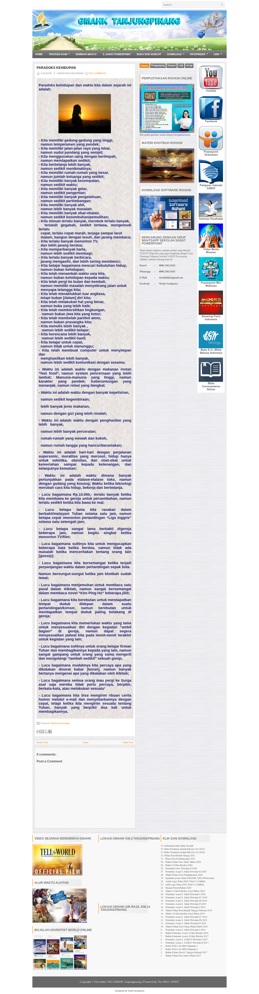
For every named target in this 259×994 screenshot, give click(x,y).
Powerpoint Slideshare (211, 153)
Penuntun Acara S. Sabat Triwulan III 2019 (186, 900)
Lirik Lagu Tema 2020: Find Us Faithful (185, 884)
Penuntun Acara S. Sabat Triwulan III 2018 (186, 920)
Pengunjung (158, 65)
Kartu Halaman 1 (182, 945)
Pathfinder (199, 54)
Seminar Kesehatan (211, 218)
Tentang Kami (59, 54)
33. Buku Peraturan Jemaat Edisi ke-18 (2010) (183, 852)
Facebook (211, 121)
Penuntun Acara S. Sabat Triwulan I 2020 (185, 894)
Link (218, 54)
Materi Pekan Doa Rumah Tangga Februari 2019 (189, 910)
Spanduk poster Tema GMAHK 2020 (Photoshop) (190, 878)
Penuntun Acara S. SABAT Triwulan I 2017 (187, 939)
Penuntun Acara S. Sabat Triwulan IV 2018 (186, 916)
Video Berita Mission (211, 251)
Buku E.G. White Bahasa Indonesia (211, 351)
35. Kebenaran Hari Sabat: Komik (177, 845)
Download (175, 54)
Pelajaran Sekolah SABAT (211, 187)
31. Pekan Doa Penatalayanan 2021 (178, 858)
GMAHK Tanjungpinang (127, 982)
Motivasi (55, 723)
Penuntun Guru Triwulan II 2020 (181, 868)
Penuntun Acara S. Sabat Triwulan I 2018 (185, 929)
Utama (144, 65)
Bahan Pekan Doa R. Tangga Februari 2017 (186, 952)
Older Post (128, 742)
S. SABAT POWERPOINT (117, 54)
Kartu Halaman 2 (182, 949)
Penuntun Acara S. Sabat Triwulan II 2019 (186, 903)
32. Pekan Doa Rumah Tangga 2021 (178, 855)
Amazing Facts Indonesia (211, 318)
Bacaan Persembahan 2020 (178, 887)
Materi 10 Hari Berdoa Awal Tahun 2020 (185, 890)
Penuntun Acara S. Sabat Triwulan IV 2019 (186, 897)
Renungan (65, 723)
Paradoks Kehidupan (56, 67)
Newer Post (42, 742)
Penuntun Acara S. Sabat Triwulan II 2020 (186, 871)
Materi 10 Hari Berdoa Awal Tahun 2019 (185, 913)
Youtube (211, 90)
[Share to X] (46, 731)
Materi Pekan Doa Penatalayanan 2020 (184, 874)
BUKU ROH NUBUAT (149, 54)
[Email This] (38, 731)
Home (39, 54)
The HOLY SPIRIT (168, 982)
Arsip (189, 65)
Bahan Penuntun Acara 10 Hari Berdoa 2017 (187, 936)
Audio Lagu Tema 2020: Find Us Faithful (185, 881)
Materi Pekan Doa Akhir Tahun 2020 (183, 861)
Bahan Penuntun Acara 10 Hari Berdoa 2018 (187, 932)
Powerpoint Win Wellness (211, 284)
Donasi (172, 65)
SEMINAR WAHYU (86, 54)
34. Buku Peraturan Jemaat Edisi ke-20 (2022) (183, 848)
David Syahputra (136, 991)
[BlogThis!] (42, 731)
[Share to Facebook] (50, 731)
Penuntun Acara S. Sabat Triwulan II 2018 (186, 923)
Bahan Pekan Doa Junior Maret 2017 (183, 955)
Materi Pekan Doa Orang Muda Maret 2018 (187, 926)
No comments (97, 73)
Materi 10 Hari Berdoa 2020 (178, 865)
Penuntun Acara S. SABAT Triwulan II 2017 (187, 942)
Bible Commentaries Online (211, 386)
